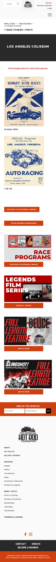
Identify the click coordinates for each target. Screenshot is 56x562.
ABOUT (7, 447)
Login (49, 8)
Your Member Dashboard (24, 223)
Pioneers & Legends (12, 485)
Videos (7, 469)
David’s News (9, 503)
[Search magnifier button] (17, 3)
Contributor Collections (13, 481)
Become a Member (44, 5)
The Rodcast (9, 473)
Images (7, 465)
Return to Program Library (22, 209)
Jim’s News (8, 507)
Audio (6, 477)
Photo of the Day (11, 495)
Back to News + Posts (20, 30)
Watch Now (23, 348)
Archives (8, 462)
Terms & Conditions (29, 557)
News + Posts (9, 23)
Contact (21, 543)
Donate (36, 543)
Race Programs (25, 23)
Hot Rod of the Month (12, 499)
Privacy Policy (44, 557)
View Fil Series (23, 305)
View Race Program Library (24, 264)
